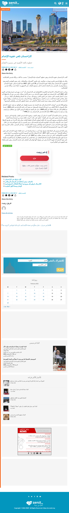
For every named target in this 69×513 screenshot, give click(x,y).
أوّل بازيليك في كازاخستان (13, 179)
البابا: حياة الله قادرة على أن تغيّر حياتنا (19, 389)
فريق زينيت (30, 67)
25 (43, 299)
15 (16, 296)
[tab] (26, 430)
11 (43, 293)
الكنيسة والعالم (5, 9)
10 (34, 293)
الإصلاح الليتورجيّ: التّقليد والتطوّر (18, 398)
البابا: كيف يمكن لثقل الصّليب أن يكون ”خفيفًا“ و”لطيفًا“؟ (23, 406)
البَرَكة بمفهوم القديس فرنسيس (18, 414)
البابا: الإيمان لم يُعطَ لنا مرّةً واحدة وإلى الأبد (15, 346)
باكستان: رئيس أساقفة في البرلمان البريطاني (19, 181)
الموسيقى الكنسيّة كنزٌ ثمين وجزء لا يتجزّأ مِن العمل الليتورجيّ (19, 359)
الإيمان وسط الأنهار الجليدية (13, 186)
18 (43, 296)
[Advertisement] (34, 242)
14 (7, 296)
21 (7, 299)
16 (25, 296)
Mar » (8, 306)
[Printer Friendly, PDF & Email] (7, 146)
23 (25, 299)
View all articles (7, 213)
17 (34, 296)
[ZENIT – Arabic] (19, 3)
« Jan (4, 306)
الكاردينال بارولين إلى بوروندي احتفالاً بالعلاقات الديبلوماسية (23, 184)
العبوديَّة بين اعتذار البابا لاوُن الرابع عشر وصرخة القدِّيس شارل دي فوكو (27, 381)
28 (7, 303)
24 (34, 299)
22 (16, 299)
